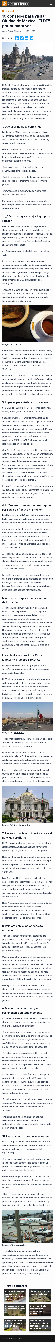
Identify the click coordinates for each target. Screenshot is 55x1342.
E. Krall (17, 344)
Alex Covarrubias (22, 825)
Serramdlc (19, 732)
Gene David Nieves (11, 31)
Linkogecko (20, 1245)
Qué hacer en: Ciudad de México (26, 655)
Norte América (9, 11)
